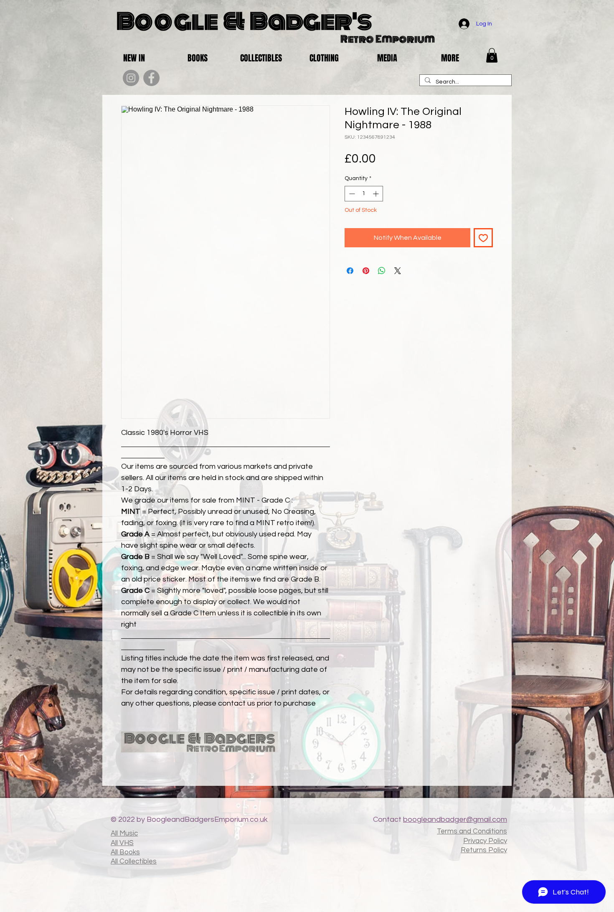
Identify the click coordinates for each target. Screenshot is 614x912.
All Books (125, 852)
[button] (492, 55)
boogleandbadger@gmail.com (455, 819)
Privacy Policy (485, 841)
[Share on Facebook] (350, 271)
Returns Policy (484, 850)
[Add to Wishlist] (483, 237)
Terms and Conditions (472, 831)
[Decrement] (351, 193)
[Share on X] (398, 271)
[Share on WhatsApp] (382, 271)
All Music (124, 833)
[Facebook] (151, 78)
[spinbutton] (363, 193)
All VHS (122, 843)
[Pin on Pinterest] (366, 271)
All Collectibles (134, 861)
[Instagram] (131, 78)
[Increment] (376, 193)
